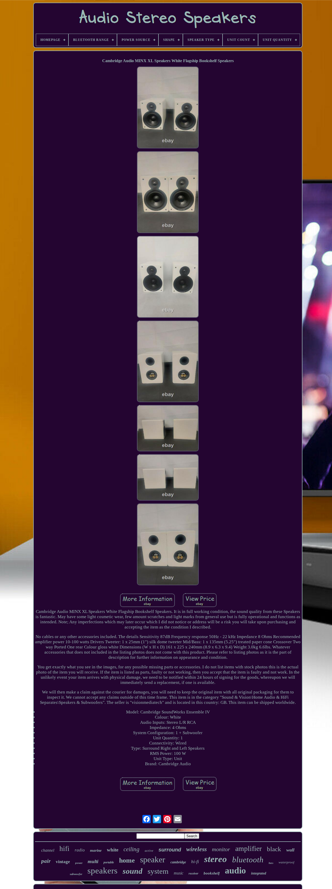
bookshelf (212, 873)
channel (47, 850)
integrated (258, 873)
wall (290, 849)
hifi (64, 848)
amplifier (248, 848)
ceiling (131, 849)
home (127, 860)
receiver (193, 873)
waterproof (286, 862)
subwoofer (76, 874)
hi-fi (195, 861)
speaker (152, 859)
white (112, 849)
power (78, 862)
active (149, 850)
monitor (221, 849)
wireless (196, 849)
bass (271, 863)
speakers (102, 870)
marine (96, 850)
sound (132, 871)
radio (80, 850)
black (274, 848)
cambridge (178, 862)
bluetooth (248, 859)
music (178, 873)
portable (108, 862)
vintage (63, 861)
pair (46, 861)
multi (93, 861)
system (158, 871)
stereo (215, 859)
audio (235, 870)
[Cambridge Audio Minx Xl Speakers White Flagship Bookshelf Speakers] (168, 108)
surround (169, 849)
